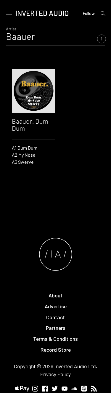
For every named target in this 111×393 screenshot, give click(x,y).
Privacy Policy (55, 374)
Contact (55, 317)
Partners (55, 328)
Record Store (56, 349)
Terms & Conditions (55, 338)
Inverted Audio (42, 13)
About (55, 295)
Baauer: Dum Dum (30, 124)
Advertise (56, 306)
